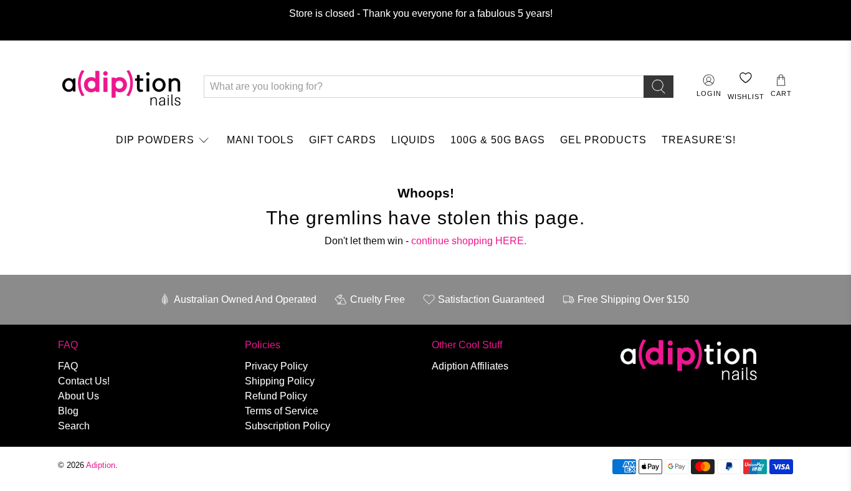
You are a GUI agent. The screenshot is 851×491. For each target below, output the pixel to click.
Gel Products (603, 140)
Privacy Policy (276, 366)
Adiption (100, 465)
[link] (163, 140)
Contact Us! (84, 381)
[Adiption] (121, 86)
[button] (781, 86)
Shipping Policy (280, 381)
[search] (658, 86)
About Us (78, 396)
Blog (68, 411)
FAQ (68, 366)
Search (74, 426)
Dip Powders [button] (155, 140)
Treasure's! (699, 140)
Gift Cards (342, 140)
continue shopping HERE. (468, 241)
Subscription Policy (287, 426)
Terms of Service (281, 411)
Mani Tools (260, 140)
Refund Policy (276, 396)
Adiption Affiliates (470, 366)
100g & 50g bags (497, 140)
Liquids (413, 140)
